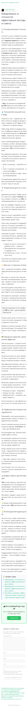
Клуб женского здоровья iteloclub (10, 2)
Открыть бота (14, 618)
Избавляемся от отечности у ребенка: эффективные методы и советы (15, 582)
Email (5, 658)
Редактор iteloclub (10, 9)
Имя (4, 653)
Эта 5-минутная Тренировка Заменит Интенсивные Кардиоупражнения (11, 690)
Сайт (4, 664)
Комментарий (7, 636)
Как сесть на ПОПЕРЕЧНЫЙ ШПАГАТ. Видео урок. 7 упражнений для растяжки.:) (13, 693)
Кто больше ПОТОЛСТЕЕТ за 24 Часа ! (11, 699)
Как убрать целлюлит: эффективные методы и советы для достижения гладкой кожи (15, 595)
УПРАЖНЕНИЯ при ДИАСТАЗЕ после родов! (12, 688)
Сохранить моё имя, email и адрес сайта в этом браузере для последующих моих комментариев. (13, 673)
